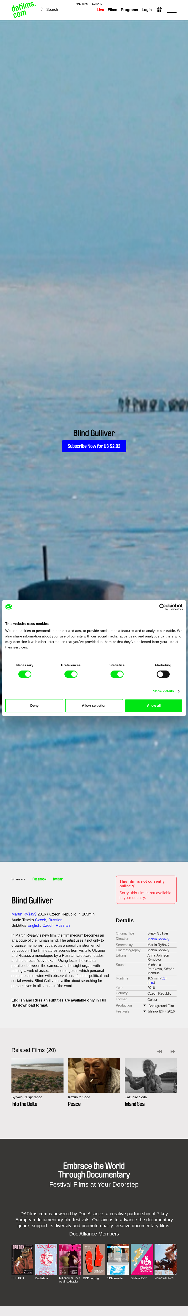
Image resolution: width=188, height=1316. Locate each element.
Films (112, 10)
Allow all (154, 705)
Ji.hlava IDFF (139, 1278)
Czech (40, 920)
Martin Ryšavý (23, 914)
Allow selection (94, 705)
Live (100, 10)
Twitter (58, 879)
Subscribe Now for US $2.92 (94, 446)
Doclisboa (41, 1278)
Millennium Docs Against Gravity (69, 1280)
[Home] (23, 9)
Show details (163, 691)
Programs (129, 10)
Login (147, 10)
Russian (55, 920)
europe (97, 4)
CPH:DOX (17, 1278)
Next (173, 1051)
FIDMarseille (115, 1278)
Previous (159, 1051)
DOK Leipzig (91, 1278)
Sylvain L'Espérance (26, 1097)
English (34, 925)
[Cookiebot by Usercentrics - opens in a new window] (163, 607)
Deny (34, 705)
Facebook (39, 879)
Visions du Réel (164, 1278)
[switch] (70, 674)
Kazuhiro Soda (79, 1097)
